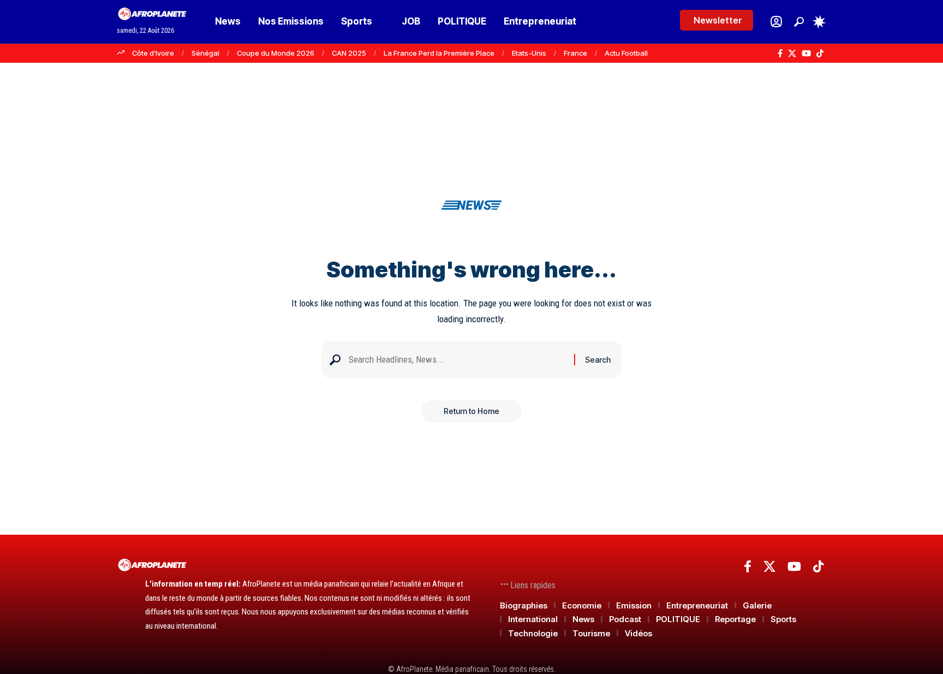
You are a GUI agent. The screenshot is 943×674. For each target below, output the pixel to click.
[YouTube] (806, 53)
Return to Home (471, 411)
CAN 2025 (349, 53)
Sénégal (205, 53)
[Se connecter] (776, 21)
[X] (792, 53)
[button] (799, 22)
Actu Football (626, 53)
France (575, 53)
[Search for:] (457, 360)
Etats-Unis (529, 53)
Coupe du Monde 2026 (275, 53)
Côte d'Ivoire (153, 53)
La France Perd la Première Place (439, 53)
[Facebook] (780, 53)
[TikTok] (820, 53)
